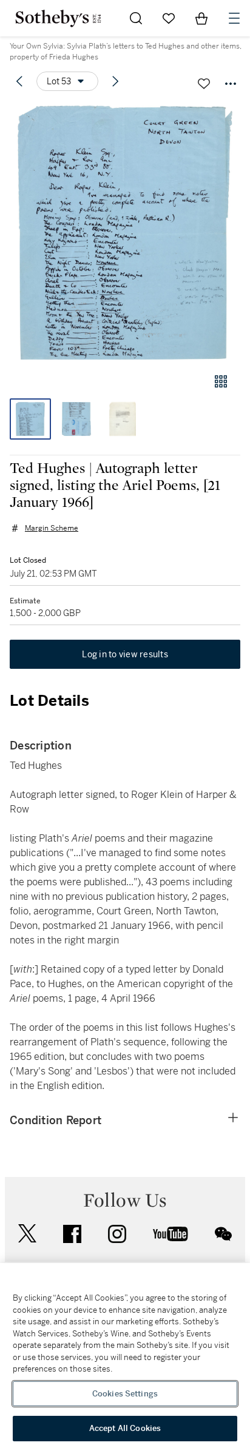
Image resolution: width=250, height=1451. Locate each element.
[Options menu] (230, 84)
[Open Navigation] (234, 18)
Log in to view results (125, 654)
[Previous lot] (19, 81)
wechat (223, 1233)
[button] (125, 232)
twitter (27, 1233)
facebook (72, 1234)
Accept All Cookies (125, 1428)
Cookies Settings (125, 1394)
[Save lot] (204, 83)
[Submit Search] (136, 18)
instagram (117, 1234)
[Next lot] (115, 81)
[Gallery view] (221, 381)
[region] (125, 1357)
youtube (170, 1234)
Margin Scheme (51, 528)
